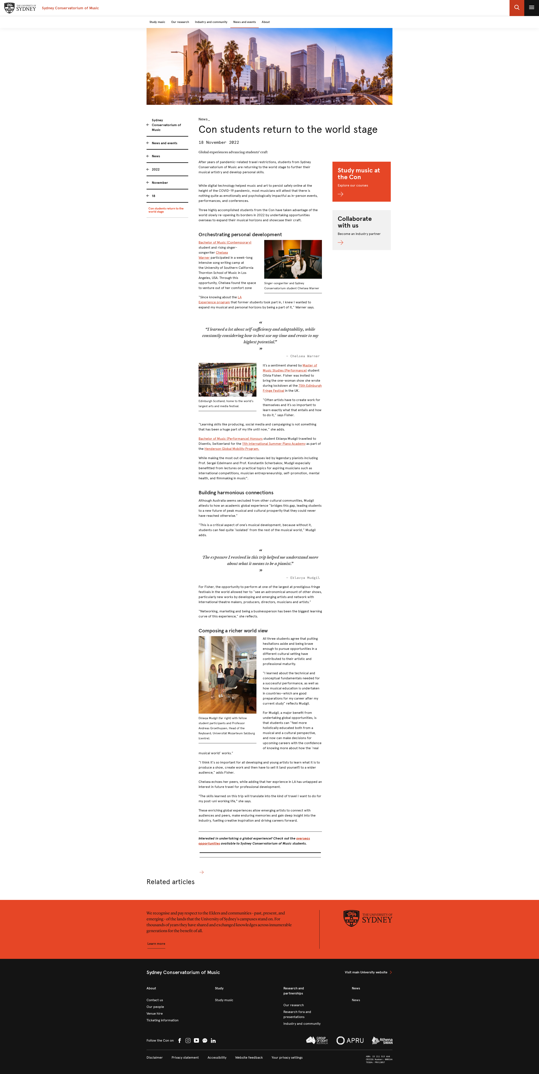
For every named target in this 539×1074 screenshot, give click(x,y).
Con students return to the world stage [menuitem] (166, 210)
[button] (517, 8)
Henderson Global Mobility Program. (231, 449)
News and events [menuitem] (164, 143)
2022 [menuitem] (156, 169)
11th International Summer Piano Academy (274, 444)
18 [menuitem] (153, 196)
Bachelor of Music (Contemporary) (225, 242)
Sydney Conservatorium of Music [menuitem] (166, 125)
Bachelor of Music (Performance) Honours (231, 439)
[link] (368, 972)
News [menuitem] (156, 156)
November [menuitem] (160, 183)
